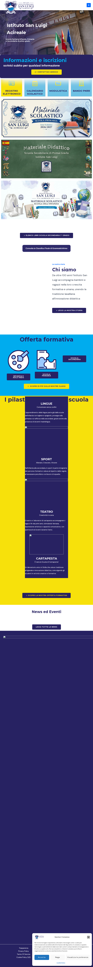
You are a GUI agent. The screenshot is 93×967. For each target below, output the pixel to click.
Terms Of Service (23, 954)
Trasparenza (23, 948)
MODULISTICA (58, 90)
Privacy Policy (23, 951)
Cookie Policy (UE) (23, 957)
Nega (57, 957)
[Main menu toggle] (89, 5)
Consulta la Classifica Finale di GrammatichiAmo (46, 248)
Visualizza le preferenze (77, 957)
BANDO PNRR (81, 90)
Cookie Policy (61, 963)
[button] (88, 937)
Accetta (41, 957)
